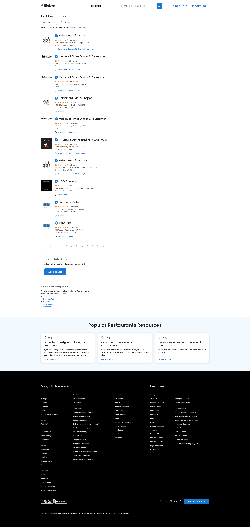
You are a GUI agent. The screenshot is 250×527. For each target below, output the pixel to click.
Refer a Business (181, 440)
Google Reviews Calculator (185, 412)
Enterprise (77, 403)
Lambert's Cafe (69, 202)
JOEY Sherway (68, 181)
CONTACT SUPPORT (196, 501)
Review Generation (80, 420)
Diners (92, 49)
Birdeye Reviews (156, 438)
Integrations (46, 482)
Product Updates (157, 426)
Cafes (86, 49)
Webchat (44, 424)
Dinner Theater (74, 70)
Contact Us (155, 449)
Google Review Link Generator (186, 420)
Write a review (179, 5)
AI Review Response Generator (187, 416)
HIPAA (86, 513)
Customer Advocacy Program (186, 443)
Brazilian (71, 153)
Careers (153, 430)
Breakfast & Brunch (75, 49)
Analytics (44, 478)
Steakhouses (81, 153)
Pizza (45, 296)
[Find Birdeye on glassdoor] (180, 501)
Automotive (119, 399)
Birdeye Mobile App (48, 490)
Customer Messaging (81, 428)
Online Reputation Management (86, 424)
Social (43, 428)
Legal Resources (156, 446)
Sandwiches (48, 304)
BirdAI (43, 474)
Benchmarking (46, 461)
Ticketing (44, 465)
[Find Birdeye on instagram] (171, 501)
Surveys (44, 453)
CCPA (92, 513)
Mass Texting (46, 436)
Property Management (124, 422)
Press (152, 422)
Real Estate (119, 430)
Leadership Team (157, 403)
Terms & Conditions (49, 513)
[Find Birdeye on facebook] (157, 501)
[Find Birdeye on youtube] (175, 501)
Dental (117, 403)
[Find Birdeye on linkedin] (166, 501)
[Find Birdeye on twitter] (161, 501)
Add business (55, 272)
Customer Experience (81, 455)
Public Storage (120, 426)
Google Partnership (48, 486)
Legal (117, 418)
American (47, 307)
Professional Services (183, 403)
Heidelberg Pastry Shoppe (75, 98)
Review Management (81, 416)
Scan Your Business (182, 424)
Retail (117, 434)
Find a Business (181, 428)
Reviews (44, 403)
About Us (154, 399)
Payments (45, 440)
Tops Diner (65, 223)
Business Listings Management (85, 451)
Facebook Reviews (80, 447)
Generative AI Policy (104, 513)
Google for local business (83, 412)
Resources (154, 414)
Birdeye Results (156, 442)
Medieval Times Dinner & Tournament (83, 56)
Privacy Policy (63, 513)
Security (73, 513)
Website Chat (78, 436)
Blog (152, 418)
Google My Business (81, 443)
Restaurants (63, 49)
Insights (44, 457)
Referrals (44, 406)
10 (103, 246)
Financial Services (122, 406)
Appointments (46, 432)
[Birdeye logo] (48, 6)
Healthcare (119, 410)
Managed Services (182, 399)
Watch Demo (155, 406)
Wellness (118, 438)
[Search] (159, 6)
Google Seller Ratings (49, 414)
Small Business (79, 399)
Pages (43, 410)
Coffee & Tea (48, 299)
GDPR (81, 513)
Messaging (45, 449)
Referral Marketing (80, 432)
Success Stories (156, 434)
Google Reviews (79, 440)
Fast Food (47, 301)
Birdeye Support (181, 436)
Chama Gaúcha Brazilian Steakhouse (83, 139)
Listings (44, 399)
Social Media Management (83, 459)
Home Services (120, 414)
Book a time (155, 410)
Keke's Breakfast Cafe (73, 35)
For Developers (180, 432)
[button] (108, 246)
